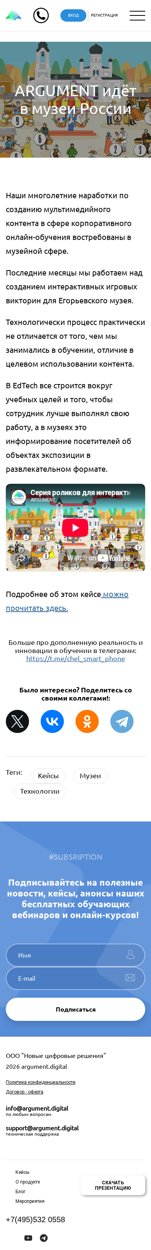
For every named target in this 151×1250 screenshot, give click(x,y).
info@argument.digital (37, 1108)
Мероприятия (30, 1201)
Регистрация (104, 15)
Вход (73, 15)
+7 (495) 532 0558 (41, 15)
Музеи (90, 775)
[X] (17, 721)
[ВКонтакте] (52, 721)
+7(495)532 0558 (35, 1219)
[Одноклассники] (87, 721)
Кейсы (48, 775)
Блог (20, 1191)
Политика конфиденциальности (41, 1082)
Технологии (40, 791)
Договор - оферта (24, 1092)
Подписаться (76, 1009)
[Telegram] (122, 721)
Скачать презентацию (113, 1185)
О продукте (27, 1182)
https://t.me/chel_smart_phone (75, 658)
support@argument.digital (42, 1127)
